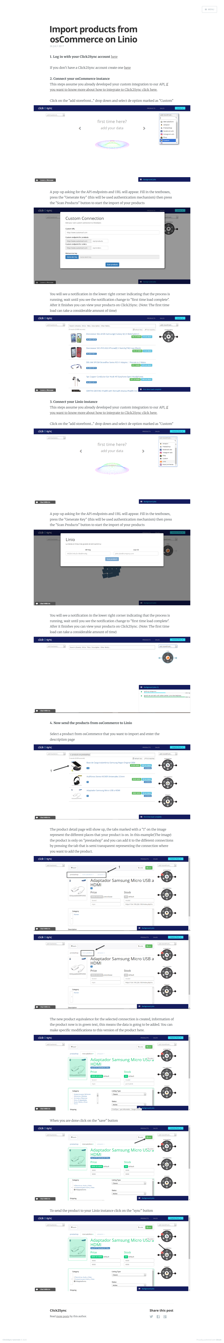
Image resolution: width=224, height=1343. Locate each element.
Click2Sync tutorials (11, 1339)
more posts (62, 1316)
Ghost (218, 1339)
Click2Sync (58, 1310)
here (114, 57)
